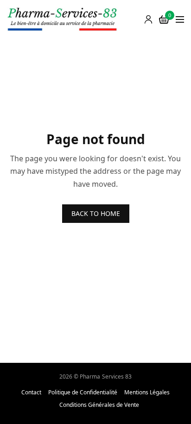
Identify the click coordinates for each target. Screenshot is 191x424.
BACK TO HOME (95, 213)
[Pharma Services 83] (62, 19)
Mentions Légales (147, 392)
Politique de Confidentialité (82, 392)
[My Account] (148, 19)
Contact (31, 392)
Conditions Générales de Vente (99, 405)
